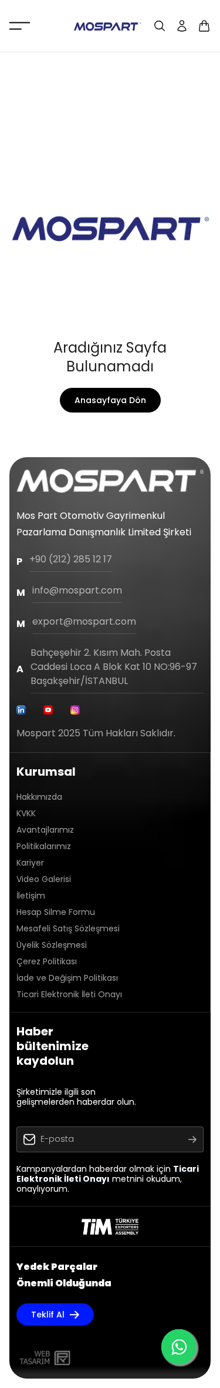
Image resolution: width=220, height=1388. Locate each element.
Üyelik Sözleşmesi (51, 945)
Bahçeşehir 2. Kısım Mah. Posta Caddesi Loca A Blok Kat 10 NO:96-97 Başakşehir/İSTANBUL (114, 667)
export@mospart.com (84, 621)
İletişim (30, 895)
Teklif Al (48, 1314)
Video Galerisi (43, 879)
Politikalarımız (43, 846)
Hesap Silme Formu (55, 912)
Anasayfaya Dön (110, 400)
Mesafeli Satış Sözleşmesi (68, 928)
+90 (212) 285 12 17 (70, 559)
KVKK (26, 813)
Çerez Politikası (46, 961)
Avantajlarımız (45, 830)
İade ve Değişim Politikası (67, 978)
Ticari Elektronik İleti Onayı (69, 994)
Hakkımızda (39, 797)
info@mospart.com (77, 590)
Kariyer (30, 863)
